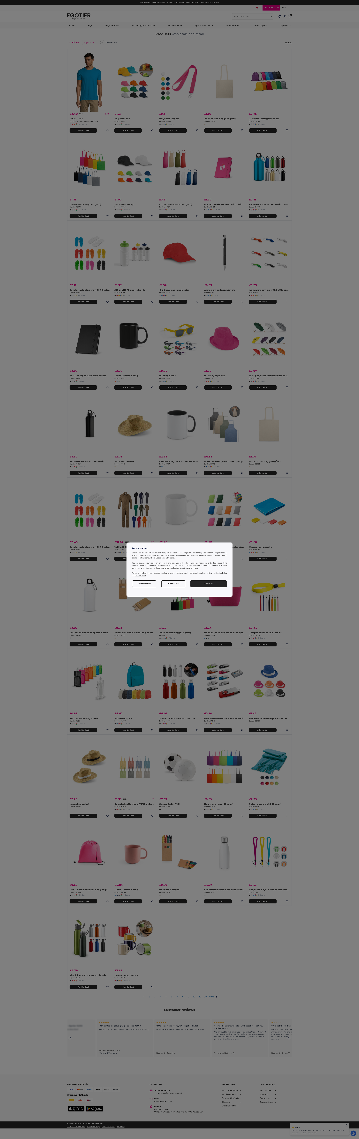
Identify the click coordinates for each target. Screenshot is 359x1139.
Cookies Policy (221, 573)
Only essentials (144, 584)
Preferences (173, 584)
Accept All (208, 584)
